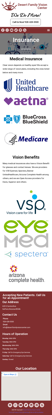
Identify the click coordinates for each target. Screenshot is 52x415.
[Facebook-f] (2, 30)
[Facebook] (10, 405)
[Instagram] (7, 30)
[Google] (24, 30)
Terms (11, 412)
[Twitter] (16, 30)
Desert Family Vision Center (32, 410)
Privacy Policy (18, 412)
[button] (25, 22)
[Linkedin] (20, 30)
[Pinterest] (36, 405)
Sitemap (26, 412)
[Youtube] (11, 30)
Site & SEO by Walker (36, 412)
